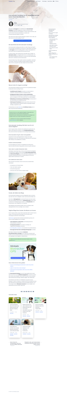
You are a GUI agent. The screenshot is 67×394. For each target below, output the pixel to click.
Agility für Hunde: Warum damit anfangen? (18, 267)
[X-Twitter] (20, 25)
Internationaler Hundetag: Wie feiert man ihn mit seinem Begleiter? (53, 36)
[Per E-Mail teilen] (30, 291)
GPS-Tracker (38, 1)
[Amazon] (16, 25)
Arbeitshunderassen (12, 120)
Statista (19, 107)
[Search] (56, 1)
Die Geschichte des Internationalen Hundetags (52, 30)
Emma (15, 23)
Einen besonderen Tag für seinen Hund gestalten (53, 40)
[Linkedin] (19, 25)
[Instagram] (17, 25)
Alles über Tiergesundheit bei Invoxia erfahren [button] (22, 40)
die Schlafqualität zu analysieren (16, 227)
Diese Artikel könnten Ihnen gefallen (53, 57)
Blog (14, 1)
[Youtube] (21, 25)
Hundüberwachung (30, 1)
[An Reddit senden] (24, 291)
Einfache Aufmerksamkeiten (52, 43)
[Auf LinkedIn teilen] (21, 291)
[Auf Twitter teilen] (23, 291)
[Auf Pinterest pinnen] (26, 291)
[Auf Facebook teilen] (28, 291)
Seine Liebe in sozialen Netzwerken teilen (53, 46)
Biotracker (12, 217)
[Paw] (14, 25)
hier (14, 240)
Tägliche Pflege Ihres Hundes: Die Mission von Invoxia (53, 54)
